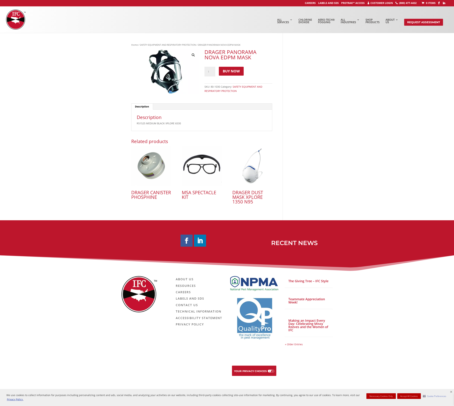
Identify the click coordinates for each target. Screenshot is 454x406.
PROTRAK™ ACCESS (353, 3)
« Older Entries (294, 344)
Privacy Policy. (15, 399)
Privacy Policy (190, 324)
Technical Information (198, 311)
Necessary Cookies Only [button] (381, 396)
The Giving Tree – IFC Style (308, 281)
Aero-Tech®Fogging (326, 21)
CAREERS (310, 3)
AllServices (283, 21)
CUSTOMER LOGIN (381, 3)
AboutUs (390, 21)
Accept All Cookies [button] (409, 396)
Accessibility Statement (199, 318)
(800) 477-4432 (408, 3)
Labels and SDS (328, 3)
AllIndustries (348, 21)
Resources (186, 286)
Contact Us (187, 305)
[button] (434, 396)
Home (134, 44)
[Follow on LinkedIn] (200, 241)
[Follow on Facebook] (187, 241)
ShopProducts (373, 21)
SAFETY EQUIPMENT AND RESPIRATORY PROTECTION (168, 44)
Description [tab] (142, 106)
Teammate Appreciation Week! (306, 300)
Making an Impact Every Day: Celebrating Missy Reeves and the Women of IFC (308, 325)
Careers (183, 292)
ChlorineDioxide (305, 21)
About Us (184, 279)
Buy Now (231, 71)
